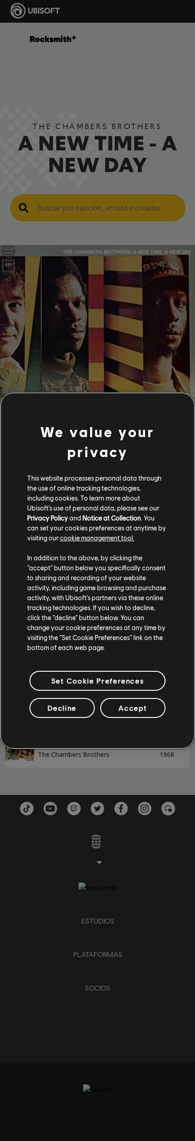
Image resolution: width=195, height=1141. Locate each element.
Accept (132, 707)
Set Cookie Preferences (97, 680)
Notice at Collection (112, 518)
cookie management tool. (97, 538)
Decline (62, 707)
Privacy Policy (47, 518)
